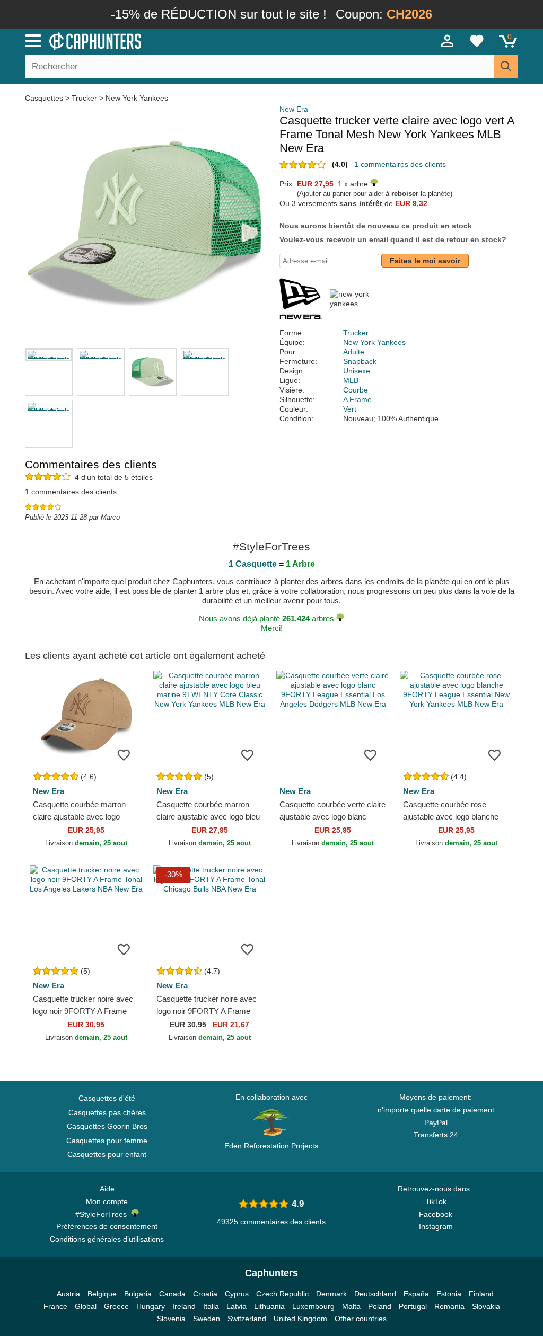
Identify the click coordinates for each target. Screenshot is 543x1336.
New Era (293, 109)
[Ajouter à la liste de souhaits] (124, 754)
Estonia (448, 1293)
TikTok (435, 1201)
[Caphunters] (165, 40)
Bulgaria (138, 1293)
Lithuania (269, 1306)
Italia (211, 1306)
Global (86, 1306)
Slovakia (486, 1306)
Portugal (413, 1306)
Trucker (84, 98)
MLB (350, 380)
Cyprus (237, 1293)
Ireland (184, 1306)
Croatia (205, 1293)
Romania (449, 1306)
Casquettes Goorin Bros (107, 1126)
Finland (481, 1293)
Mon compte (107, 1201)
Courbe (355, 390)
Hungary (150, 1306)
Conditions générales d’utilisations (107, 1239)
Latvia (236, 1306)
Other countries (361, 1318)
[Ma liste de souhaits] (476, 40)
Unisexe (356, 371)
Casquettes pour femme (106, 1140)
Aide (107, 1188)
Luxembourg (313, 1306)
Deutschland (375, 1293)
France (55, 1306)
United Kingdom (300, 1318)
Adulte (353, 352)
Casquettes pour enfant (106, 1154)
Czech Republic (282, 1293)
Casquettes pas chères (107, 1112)
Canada (172, 1293)
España (416, 1293)
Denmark (331, 1293)
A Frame (357, 399)
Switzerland (246, 1318)
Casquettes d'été (106, 1098)
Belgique (102, 1293)
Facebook (435, 1214)
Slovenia (171, 1318)
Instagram (436, 1226)
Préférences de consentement (106, 1226)
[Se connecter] (447, 40)
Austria (68, 1293)
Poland (379, 1306)
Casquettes (45, 98)
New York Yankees (137, 98)
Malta (351, 1306)
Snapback (359, 361)
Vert (349, 409)
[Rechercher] (506, 66)
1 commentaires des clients (400, 164)
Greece (116, 1306)
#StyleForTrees (103, 1214)
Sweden (206, 1318)
